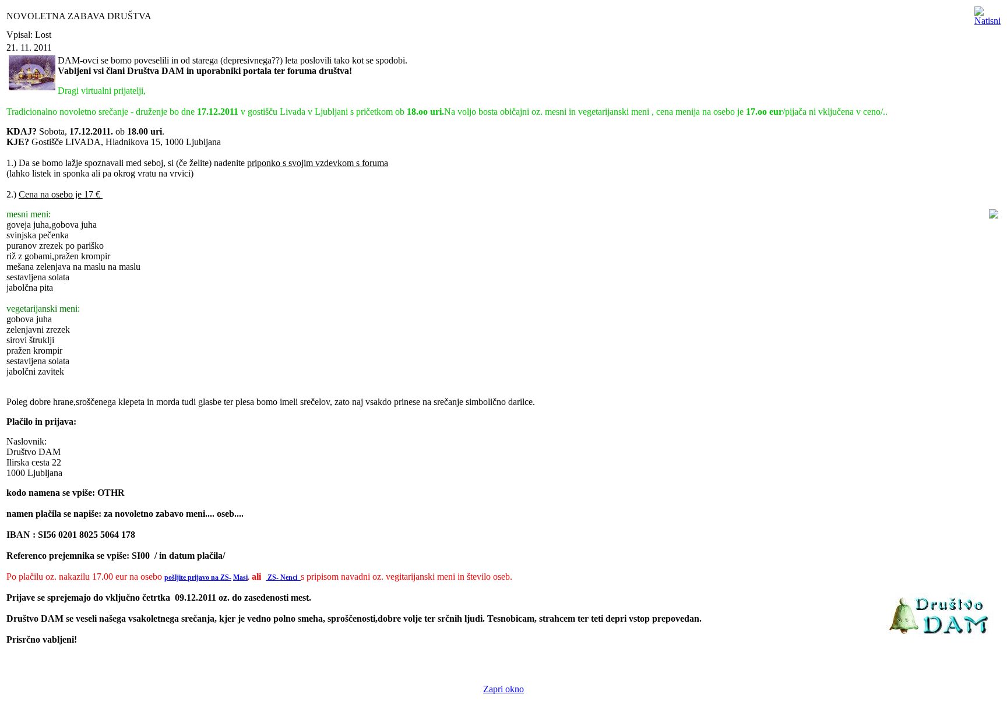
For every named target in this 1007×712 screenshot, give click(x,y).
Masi (240, 577)
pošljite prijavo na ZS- (197, 577)
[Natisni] (987, 13)
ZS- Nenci (283, 577)
